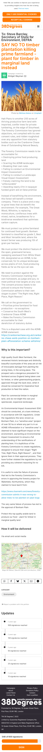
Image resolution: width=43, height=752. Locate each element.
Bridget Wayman (16, 76)
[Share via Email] (31, 581)
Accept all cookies (21, 20)
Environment (9, 594)
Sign (21, 747)
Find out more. (23, 8)
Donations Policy (32, 690)
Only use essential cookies (22, 14)
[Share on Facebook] (11, 581)
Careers (32, 693)
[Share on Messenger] (38, 581)
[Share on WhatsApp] (4, 581)
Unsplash (38, 113)
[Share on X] (24, 581)
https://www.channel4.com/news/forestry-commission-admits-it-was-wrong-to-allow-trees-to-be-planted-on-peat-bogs (20, 494)
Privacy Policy (32, 688)
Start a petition (32, 695)
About (10, 690)
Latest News (10, 693)
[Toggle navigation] (38, 26)
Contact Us (11, 695)
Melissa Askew (25, 113)
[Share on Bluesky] (18, 581)
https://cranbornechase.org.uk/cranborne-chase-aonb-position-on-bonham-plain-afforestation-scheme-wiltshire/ (21, 338)
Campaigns (11, 688)
